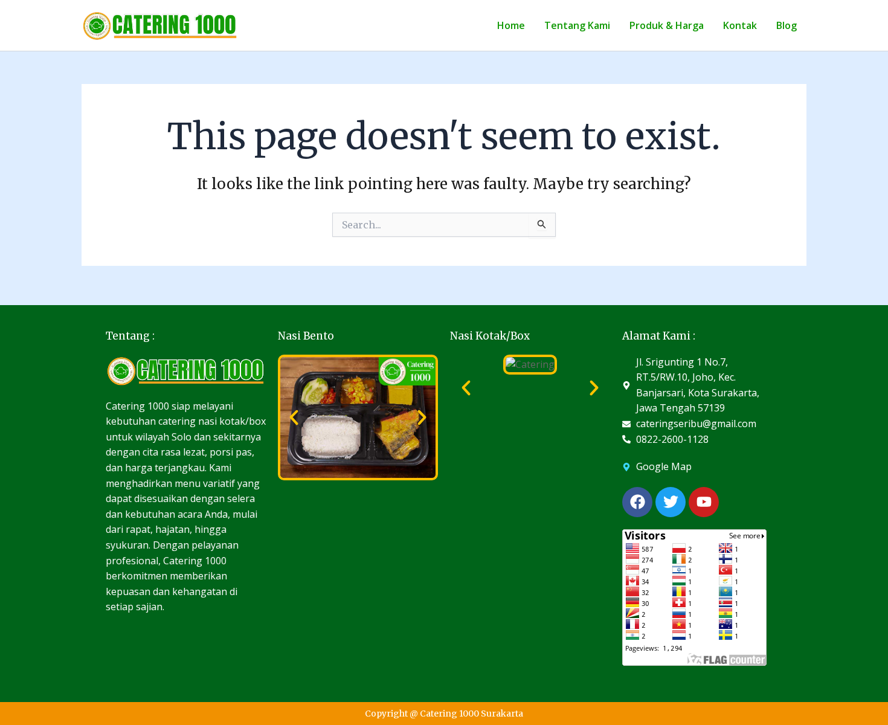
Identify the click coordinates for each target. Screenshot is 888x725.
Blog (786, 25)
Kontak (740, 25)
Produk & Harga (666, 25)
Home (511, 25)
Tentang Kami (577, 25)
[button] (294, 417)
